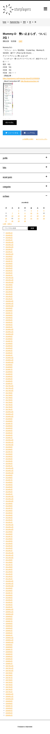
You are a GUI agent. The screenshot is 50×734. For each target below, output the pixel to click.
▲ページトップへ (41, 139)
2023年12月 (9, 242)
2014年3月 (9, 489)
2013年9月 (9, 503)
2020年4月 (9, 320)
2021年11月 (9, 280)
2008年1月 (9, 663)
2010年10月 (9, 586)
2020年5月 (9, 317)
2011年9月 (9, 560)
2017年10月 (9, 390)
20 (6, 218)
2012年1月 (9, 550)
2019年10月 (9, 334)
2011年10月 (9, 557)
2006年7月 (9, 706)
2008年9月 (9, 644)
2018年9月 (9, 364)
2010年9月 (9, 588)
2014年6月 (9, 482)
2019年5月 (9, 346)
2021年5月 (9, 289)
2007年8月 (9, 675)
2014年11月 (9, 470)
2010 (24, 22)
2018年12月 (9, 357)
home (4, 22)
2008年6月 (9, 651)
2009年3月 (9, 630)
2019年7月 (9, 341)
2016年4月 (9, 430)
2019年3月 (9, 350)
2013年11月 (9, 499)
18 (37, 216)
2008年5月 (9, 654)
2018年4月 (9, 376)
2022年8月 (9, 259)
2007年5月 (9, 682)
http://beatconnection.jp (29, 81)
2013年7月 (9, 508)
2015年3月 (9, 461)
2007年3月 (9, 687)
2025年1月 (9, 233)
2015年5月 (9, 456)
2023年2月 (9, 249)
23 (25, 218)
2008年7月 (9, 649)
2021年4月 (9, 291)
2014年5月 (9, 484)
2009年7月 (9, 621)
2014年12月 (9, 468)
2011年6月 (9, 567)
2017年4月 (9, 402)
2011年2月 (9, 576)
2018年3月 (9, 379)
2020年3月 (9, 322)
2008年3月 (9, 659)
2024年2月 (9, 237)
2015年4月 (9, 459)
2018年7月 (9, 369)
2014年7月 (9, 480)
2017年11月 (9, 388)
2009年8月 (9, 619)
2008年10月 (9, 642)
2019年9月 (9, 336)
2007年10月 (9, 670)
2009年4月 (9, 628)
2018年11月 (9, 360)
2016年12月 (9, 411)
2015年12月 (9, 440)
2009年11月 (9, 611)
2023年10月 (9, 247)
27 (6, 221)
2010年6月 (9, 595)
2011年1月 (9, 579)
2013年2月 (9, 520)
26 (44, 218)
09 (30, 22)
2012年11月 (9, 527)
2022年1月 (9, 275)
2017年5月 (9, 400)
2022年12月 (9, 254)
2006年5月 (9, 710)
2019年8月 (9, 339)
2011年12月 (9, 553)
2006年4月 (9, 713)
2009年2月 (9, 633)
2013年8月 (9, 506)
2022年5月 (9, 266)
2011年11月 (9, 555)
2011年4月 (9, 571)
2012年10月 (9, 529)
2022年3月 (9, 270)
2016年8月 (9, 421)
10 (31, 213)
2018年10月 (9, 362)
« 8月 (4, 224)
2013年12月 (9, 496)
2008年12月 (9, 637)
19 (44, 216)
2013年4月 (9, 515)
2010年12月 (9, 581)
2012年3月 (9, 546)
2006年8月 (9, 703)
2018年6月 (9, 371)
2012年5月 (9, 541)
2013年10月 (9, 501)
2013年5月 (9, 513)
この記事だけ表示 (27, 139)
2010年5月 (9, 597)
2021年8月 (9, 284)
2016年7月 (9, 423)
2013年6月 (9, 510)
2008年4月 (9, 656)
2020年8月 (9, 310)
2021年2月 (9, 296)
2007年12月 (9, 666)
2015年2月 (9, 463)
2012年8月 (9, 534)
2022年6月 (9, 263)
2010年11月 (9, 583)
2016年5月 (9, 428)
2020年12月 (9, 301)
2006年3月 (9, 715)
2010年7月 (9, 593)
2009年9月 (9, 616)
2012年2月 (9, 548)
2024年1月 (9, 240)
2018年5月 (9, 374)
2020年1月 (9, 327)
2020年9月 (9, 308)
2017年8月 (9, 395)
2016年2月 (9, 435)
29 (19, 221)
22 (19, 218)
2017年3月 (9, 404)
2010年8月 (9, 590)
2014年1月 (9, 494)
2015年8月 (9, 449)
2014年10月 (9, 473)
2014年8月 (9, 477)
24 (31, 218)
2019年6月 (9, 343)
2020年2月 (9, 324)
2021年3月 (9, 294)
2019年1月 (9, 355)
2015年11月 (9, 442)
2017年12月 (9, 386)
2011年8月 (9, 562)
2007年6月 (9, 680)
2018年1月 (9, 383)
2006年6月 (9, 708)
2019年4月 (9, 348)
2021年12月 (9, 277)
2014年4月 (9, 487)
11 (37, 213)
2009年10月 (9, 614)
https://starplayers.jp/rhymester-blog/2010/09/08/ (21, 78)
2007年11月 (9, 668)
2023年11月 (9, 244)
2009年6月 (9, 623)
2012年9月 (9, 531)
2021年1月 (9, 299)
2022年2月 (9, 273)
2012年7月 (9, 536)
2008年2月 (9, 661)
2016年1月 (9, 437)
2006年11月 (9, 696)
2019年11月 (9, 331)
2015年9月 (9, 447)
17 (31, 216)
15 (19, 216)
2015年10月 (9, 444)
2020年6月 (9, 315)
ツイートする (13, 133)
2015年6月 (9, 454)
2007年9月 (9, 673)
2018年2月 (9, 381)
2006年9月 (9, 701)
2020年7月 (9, 313)
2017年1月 (9, 409)
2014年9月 (9, 475)
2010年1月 (9, 607)
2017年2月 (9, 407)
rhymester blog (14, 22)
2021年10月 (9, 282)
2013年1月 (9, 522)
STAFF (20, 41)
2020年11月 (9, 303)
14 (12, 216)
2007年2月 (9, 689)
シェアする (30, 133)
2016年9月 (9, 419)
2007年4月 (9, 684)
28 (12, 221)
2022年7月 (9, 261)
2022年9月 (9, 256)
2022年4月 (9, 268)
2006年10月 (9, 699)
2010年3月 (9, 602)
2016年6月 (9, 426)
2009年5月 (9, 626)
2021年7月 (9, 287)
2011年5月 (9, 569)
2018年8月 (9, 367)
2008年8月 (9, 647)
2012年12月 (9, 524)
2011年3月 (9, 574)
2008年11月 (9, 640)
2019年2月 (9, 353)
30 (25, 221)
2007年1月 (9, 691)
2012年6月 (9, 539)
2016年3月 (9, 433)
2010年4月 (9, 600)
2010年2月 (9, 604)
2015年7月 (9, 451)
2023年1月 (9, 251)
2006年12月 (9, 694)
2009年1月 (9, 635)
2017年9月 (9, 393)
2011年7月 (9, 564)
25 (37, 218)
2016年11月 (9, 414)
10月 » (10, 224)
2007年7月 (9, 677)
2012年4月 (9, 543)
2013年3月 (9, 517)
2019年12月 (9, 329)
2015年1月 (9, 466)
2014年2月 (9, 491)
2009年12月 (9, 609)
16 (25, 216)
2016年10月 (9, 416)
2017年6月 (9, 397)
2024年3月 (9, 235)
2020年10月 (9, 306)
